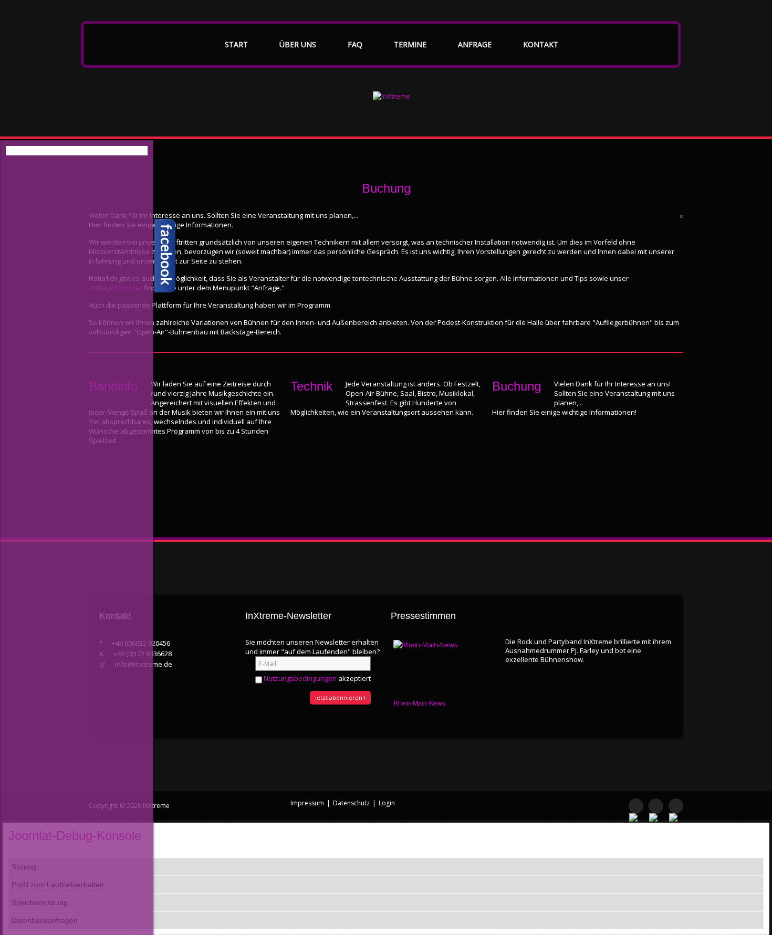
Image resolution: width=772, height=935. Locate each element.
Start (236, 44)
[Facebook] (636, 806)
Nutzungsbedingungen (300, 678)
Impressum (307, 803)
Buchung (516, 386)
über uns (297, 44)
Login (387, 803)
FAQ (355, 44)
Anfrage (475, 44)
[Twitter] (656, 806)
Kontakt (540, 44)
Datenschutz (351, 803)
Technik (311, 386)
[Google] (676, 806)
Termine (410, 44)
